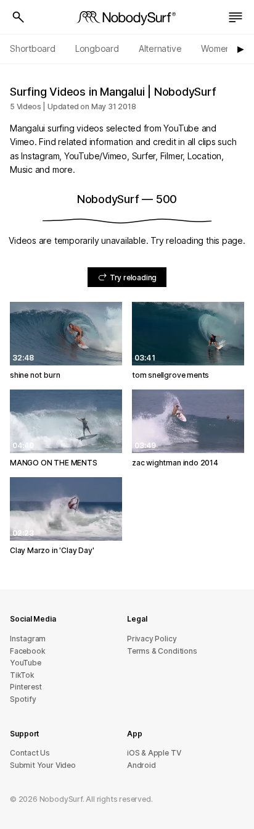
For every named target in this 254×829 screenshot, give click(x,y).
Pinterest (26, 686)
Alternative (160, 48)
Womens (218, 48)
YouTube (25, 662)
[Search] (18, 17)
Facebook (27, 651)
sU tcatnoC (30, 752)
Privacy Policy (151, 638)
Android (141, 765)
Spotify (23, 699)
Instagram (28, 638)
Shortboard (32, 48)
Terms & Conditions (162, 651)
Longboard (97, 48)
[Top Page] (127, 17)
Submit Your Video (43, 765)
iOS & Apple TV (154, 752)
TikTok (22, 675)
